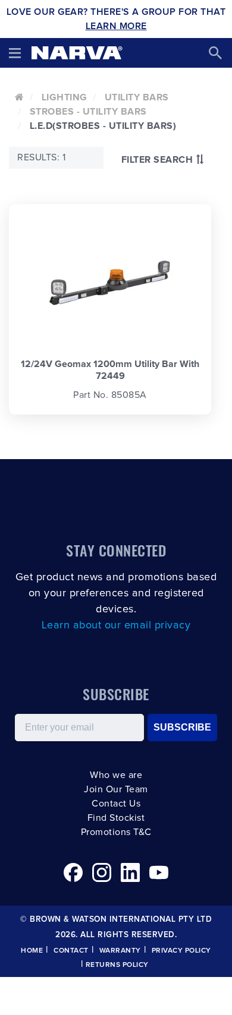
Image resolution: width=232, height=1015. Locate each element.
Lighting (64, 97)
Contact (71, 950)
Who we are (116, 775)
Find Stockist (116, 818)
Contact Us (116, 803)
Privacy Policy (181, 950)
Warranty (120, 950)
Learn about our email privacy (116, 625)
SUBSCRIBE (182, 727)
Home (32, 950)
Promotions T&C (116, 832)
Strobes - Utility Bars (88, 111)
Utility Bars (137, 97)
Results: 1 (41, 157)
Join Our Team (116, 789)
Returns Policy (117, 965)
